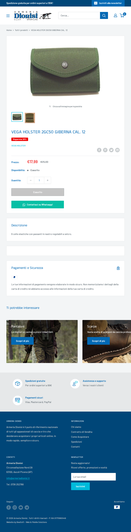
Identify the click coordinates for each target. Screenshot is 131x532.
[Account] (115, 15)
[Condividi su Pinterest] (105, 149)
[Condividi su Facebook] (99, 149)
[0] (122, 15)
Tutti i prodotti (21, 30)
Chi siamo (76, 426)
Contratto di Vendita (81, 431)
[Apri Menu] (8, 15)
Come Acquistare (80, 436)
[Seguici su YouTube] (21, 507)
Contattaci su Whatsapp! (39, 204)
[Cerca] (104, 15)
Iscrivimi (80, 486)
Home (9, 30)
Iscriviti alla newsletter (110, 3)
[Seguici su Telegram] (27, 508)
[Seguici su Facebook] (8, 507)
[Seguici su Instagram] (14, 507)
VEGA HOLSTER (18, 145)
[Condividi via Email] (117, 149)
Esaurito (37, 192)
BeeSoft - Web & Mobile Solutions (32, 522)
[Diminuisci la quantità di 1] (30, 180)
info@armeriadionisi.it (18, 478)
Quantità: (16, 180)
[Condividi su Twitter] (111, 149)
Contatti (75, 446)
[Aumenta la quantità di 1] (47, 180)
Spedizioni (76, 441)
